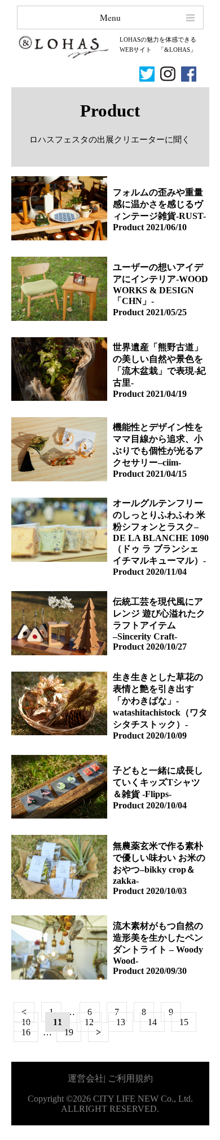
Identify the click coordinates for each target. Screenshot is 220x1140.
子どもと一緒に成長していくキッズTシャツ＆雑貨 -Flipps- (158, 782)
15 (183, 1022)
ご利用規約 (130, 1078)
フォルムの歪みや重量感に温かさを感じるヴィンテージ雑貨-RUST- (159, 204)
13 (120, 1022)
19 (68, 1032)
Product (128, 227)
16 (25, 1032)
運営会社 (86, 1078)
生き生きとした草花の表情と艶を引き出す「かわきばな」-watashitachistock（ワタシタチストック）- (160, 700)
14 (152, 1022)
